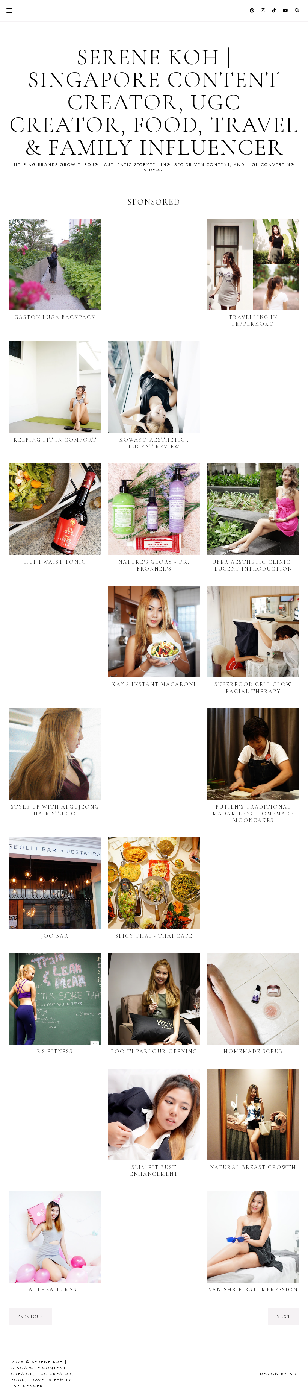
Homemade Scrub (253, 1051)
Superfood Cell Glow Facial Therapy (253, 687)
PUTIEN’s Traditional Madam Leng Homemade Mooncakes (253, 814)
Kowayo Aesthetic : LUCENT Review (154, 443)
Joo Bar (55, 936)
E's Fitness (55, 1051)
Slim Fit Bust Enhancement (154, 1170)
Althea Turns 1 (55, 1289)
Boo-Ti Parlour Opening (154, 1051)
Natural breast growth (253, 1167)
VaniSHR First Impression (253, 1289)
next (283, 1316)
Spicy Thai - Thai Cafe (154, 936)
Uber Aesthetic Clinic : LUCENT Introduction (253, 565)
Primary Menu (6, 11)
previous (30, 1316)
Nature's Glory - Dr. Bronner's (154, 565)
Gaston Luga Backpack (55, 317)
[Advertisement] (154, 268)
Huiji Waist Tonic (55, 562)
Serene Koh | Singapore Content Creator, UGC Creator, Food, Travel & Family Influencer (154, 102)
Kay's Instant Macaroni (154, 684)
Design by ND (278, 1374)
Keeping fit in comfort (55, 440)
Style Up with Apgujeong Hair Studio (55, 810)
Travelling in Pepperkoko (253, 320)
